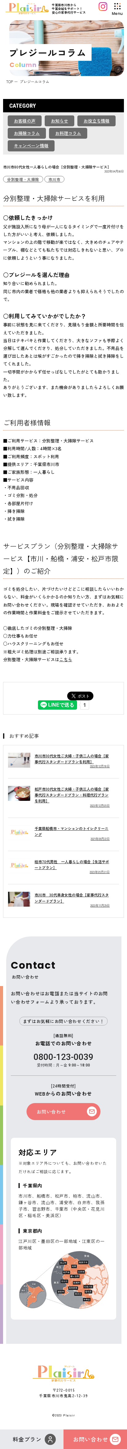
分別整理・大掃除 (23, 179)
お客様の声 (24, 121)
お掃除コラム (27, 133)
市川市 (54, 179)
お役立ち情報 (96, 121)
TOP (9, 81)
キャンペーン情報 (31, 145)
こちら (65, 659)
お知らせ (59, 121)
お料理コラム (68, 133)
